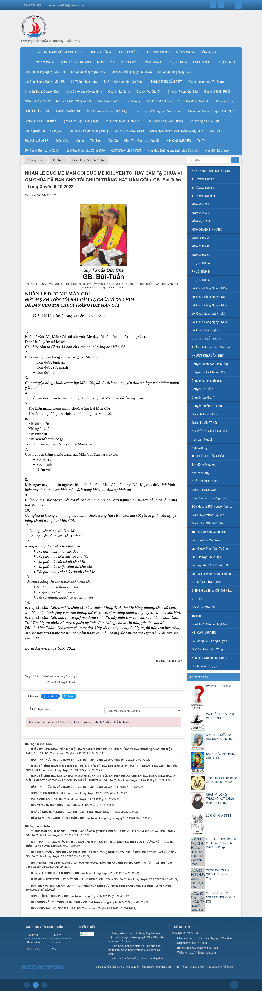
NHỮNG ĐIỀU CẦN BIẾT (208, 355)
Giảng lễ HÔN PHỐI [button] (217, 91)
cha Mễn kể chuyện (204, 666)
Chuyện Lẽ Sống (202, 389)
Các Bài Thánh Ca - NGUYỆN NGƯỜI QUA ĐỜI (220, 897)
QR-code (30, 967)
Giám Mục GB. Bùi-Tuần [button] (40, 121)
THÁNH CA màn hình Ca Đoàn (212, 347)
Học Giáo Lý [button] (132, 101)
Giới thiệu (32, 935)
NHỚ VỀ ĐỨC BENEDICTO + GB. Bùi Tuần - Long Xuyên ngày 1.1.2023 (75, 812)
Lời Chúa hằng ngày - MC (208, 313)
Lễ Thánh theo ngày (205, 330)
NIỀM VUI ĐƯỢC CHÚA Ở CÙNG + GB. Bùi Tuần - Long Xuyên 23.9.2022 (76, 873)
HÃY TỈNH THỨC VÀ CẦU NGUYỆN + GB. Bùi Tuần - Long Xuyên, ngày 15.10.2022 (82, 759)
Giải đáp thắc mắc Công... (208, 649)
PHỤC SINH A (201, 263)
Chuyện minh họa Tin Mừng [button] (206, 81)
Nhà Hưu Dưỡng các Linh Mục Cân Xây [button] (173, 150)
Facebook (52, 696)
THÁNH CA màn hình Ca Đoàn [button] (123, 81)
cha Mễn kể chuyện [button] (217, 150)
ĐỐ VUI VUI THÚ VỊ (219, 686)
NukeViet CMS (163, 966)
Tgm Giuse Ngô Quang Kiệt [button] (80, 121)
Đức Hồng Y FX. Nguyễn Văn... (212, 506)
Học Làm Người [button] (108, 101)
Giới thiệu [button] (62, 140)
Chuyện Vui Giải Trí (204, 397)
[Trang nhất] (27, 52)
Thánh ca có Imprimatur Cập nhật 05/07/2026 (221, 780)
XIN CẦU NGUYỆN (204, 632)
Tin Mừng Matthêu (204, 464)
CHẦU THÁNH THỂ (204, 481)
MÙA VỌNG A (201, 204)
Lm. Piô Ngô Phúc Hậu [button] (204, 121)
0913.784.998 (33, 5)
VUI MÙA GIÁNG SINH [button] (129, 131)
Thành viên (33, 942)
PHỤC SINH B (201, 271)
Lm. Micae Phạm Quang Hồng (211, 574)
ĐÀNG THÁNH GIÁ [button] (68, 111)
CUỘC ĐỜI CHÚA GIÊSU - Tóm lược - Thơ (218, 874)
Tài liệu (196, 616)
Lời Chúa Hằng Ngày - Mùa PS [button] (45, 81)
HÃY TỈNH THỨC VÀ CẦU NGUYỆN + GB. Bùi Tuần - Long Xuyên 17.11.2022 (78, 787)
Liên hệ (56, 942)
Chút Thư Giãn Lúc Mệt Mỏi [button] (142, 140)
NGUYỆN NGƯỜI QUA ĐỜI (209, 431)
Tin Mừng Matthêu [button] (198, 101)
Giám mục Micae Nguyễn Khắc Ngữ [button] (211, 111)
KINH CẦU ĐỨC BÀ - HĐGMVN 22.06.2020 (220, 737)
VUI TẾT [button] (214, 131)
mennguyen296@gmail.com (65, 5)
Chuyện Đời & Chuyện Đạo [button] (42, 91)
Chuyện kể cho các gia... (208, 380)
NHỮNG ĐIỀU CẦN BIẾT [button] (166, 81)
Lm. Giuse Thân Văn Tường (210, 548)
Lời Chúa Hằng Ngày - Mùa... (210, 288)
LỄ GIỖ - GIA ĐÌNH (218, 815)
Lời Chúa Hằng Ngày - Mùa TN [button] (45, 72)
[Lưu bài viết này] (179, 195)
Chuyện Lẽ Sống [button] (119, 91)
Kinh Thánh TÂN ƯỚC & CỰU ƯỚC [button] (59, 52)
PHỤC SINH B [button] (202, 62)
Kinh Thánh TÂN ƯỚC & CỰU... (212, 171)
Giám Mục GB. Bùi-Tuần (207, 523)
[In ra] (172, 195)
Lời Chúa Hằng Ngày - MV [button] (88, 72)
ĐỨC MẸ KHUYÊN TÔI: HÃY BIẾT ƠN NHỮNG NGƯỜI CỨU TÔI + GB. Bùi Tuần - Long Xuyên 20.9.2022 (96, 879)
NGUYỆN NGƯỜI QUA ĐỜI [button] (74, 101)
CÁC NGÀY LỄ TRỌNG (207, 338)
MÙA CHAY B (200, 246)
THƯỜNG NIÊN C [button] (158, 52)
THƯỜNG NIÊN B (203, 188)
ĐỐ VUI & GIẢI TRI (204, 607)
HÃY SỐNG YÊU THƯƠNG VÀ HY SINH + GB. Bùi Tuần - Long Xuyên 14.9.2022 (80, 902)
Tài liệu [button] (113, 140)
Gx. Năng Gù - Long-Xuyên (209, 641)
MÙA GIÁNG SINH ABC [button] (75, 62)
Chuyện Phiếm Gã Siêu (207, 406)
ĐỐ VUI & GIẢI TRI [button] (37, 140)
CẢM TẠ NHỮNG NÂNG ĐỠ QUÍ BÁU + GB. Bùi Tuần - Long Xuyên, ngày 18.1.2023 (83, 818)
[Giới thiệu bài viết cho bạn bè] (165, 195)
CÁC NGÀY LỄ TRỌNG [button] (126, 150)
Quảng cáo (33, 949)
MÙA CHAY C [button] (153, 62)
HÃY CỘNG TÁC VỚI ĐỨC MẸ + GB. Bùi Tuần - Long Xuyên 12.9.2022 (75, 908)
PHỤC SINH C (201, 280)
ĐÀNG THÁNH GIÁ (204, 490)
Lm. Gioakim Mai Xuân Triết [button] (122, 121)
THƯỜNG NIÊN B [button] (128, 52)
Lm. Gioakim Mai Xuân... (208, 540)
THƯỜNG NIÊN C (203, 196)
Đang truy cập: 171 (52, 967)
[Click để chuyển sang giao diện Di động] (45, 985)
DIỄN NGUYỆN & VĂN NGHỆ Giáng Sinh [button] (176, 131)
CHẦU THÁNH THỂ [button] (37, 111)
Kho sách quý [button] (225, 101)
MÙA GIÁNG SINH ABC (207, 229)
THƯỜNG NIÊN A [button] (99, 52)
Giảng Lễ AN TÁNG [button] (37, 101)
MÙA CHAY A (200, 238)
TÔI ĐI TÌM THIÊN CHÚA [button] (163, 101)
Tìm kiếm (57, 949)
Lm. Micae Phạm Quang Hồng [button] (88, 131)
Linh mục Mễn (131, 966)
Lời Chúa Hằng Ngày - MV (209, 296)
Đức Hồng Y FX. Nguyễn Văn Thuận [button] (158, 111)
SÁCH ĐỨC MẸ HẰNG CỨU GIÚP (220, 756)
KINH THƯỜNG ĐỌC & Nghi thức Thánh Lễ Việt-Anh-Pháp (221, 843)
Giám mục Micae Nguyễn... (209, 515)
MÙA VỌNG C (201, 221)
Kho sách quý (200, 473)
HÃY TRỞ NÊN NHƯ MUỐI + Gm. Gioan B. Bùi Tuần (63, 805)
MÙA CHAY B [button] (129, 62)
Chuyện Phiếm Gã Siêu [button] (183, 91)
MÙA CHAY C (200, 255)
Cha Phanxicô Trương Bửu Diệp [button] (107, 111)
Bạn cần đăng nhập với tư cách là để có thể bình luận (80, 722)
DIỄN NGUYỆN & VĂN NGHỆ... (212, 590)
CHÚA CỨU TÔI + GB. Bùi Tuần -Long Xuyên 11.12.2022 (66, 799)
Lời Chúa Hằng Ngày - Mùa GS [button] (132, 72)
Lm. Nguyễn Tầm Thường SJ (210, 565)
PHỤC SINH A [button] (178, 62)
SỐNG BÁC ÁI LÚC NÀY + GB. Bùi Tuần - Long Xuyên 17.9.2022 (71, 896)
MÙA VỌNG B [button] (209, 52)
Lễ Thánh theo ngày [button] (84, 81)
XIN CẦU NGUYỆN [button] (179, 140)
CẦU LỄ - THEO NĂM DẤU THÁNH (220, 716)
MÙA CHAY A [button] (106, 62)
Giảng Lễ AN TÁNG (204, 422)
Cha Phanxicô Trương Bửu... (210, 498)
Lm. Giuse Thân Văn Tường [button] (165, 121)
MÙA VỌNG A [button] (185, 52)
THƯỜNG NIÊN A (203, 179)
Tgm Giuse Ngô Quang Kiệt (209, 532)
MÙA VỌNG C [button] (45, 62)
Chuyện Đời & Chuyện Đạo (209, 372)
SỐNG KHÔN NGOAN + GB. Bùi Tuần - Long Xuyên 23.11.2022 (70, 793)
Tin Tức (56, 935)
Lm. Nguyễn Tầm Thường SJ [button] (43, 131)
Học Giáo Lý (199, 448)
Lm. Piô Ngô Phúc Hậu (206, 557)
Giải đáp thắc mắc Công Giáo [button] (86, 150)
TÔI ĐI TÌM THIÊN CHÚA (208, 456)
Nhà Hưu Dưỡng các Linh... (209, 658)
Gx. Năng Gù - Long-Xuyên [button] (42, 150)
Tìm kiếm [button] (96, 140)
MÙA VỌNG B (201, 213)
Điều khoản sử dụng (221, 966)
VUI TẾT (197, 599)
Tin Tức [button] (202, 140)
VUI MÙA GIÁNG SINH (206, 582)
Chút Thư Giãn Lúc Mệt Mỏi (210, 624)
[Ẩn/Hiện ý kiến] (99, 710)
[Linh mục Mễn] (33, 26)
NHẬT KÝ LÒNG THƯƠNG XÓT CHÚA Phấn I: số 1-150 (220, 798)
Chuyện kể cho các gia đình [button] (84, 91)
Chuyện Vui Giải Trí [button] (148, 91)
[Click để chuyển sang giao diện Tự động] (27, 985)
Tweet (71, 696)
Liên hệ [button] (79, 140)
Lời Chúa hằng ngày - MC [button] (175, 72)
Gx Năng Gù (196, 966)
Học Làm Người (202, 439)
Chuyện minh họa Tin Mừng (210, 364)
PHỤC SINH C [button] (227, 62)
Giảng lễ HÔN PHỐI (204, 414)
